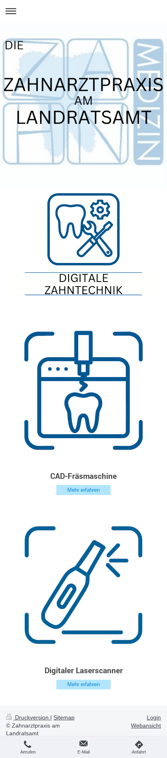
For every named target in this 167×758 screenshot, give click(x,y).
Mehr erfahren (83, 490)
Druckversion (31, 717)
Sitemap (64, 717)
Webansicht (146, 725)
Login (154, 717)
